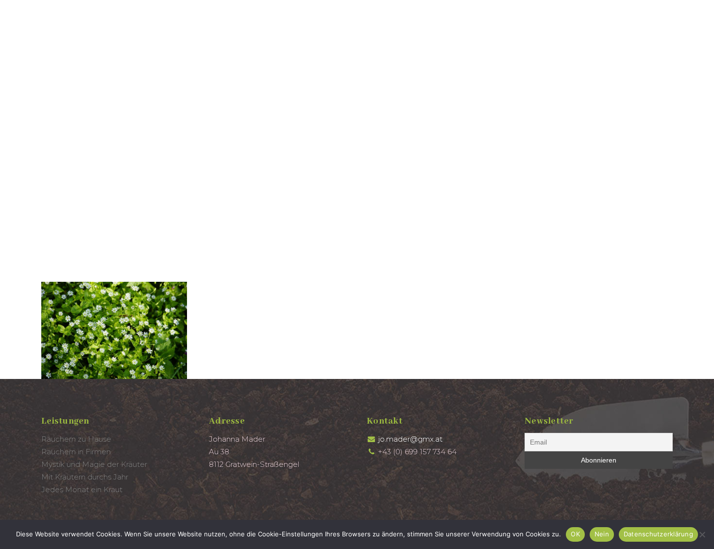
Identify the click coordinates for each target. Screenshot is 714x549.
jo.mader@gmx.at (410, 439)
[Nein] (702, 534)
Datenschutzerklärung (658, 534)
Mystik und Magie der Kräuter (94, 464)
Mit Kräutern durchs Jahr (84, 476)
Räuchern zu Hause (76, 439)
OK (575, 534)
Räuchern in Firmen (76, 451)
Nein (602, 534)
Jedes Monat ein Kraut (81, 489)
